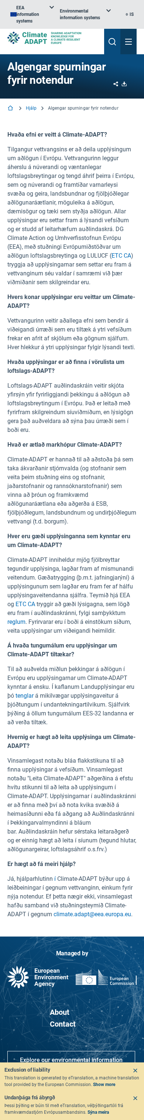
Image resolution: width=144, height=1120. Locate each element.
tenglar (25, 695)
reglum (16, 621)
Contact (63, 1024)
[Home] (11, 109)
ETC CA (121, 255)
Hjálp (31, 108)
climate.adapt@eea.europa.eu (92, 914)
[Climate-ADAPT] (52, 38)
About (59, 1012)
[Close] (135, 1070)
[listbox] (32, 14)
